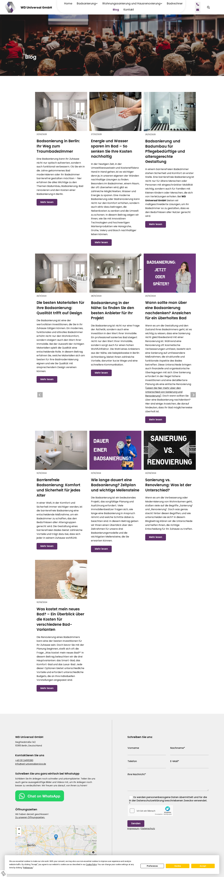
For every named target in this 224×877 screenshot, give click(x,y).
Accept (203, 866)
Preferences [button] (28, 868)
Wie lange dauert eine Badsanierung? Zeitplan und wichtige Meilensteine (115, 485)
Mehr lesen (46, 202)
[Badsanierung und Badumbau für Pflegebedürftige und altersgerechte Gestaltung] (170, 111)
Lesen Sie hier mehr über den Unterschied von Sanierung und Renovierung (163, 391)
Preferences (152, 866)
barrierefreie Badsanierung (57, 510)
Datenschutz (148, 828)
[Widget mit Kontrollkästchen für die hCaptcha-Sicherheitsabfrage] (150, 810)
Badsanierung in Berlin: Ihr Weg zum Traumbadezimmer (58, 146)
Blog (116, 9)
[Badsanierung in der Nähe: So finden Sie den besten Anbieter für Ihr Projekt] (115, 273)
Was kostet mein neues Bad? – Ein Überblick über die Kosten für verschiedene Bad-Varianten (60, 619)
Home (68, 3)
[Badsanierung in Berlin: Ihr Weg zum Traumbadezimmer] (61, 111)
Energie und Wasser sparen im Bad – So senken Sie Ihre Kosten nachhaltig (111, 148)
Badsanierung (86, 3)
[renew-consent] (3, 873)
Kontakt (129, 9)
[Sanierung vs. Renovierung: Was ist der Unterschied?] (170, 450)
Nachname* (177, 747)
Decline (177, 866)
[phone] (197, 4)
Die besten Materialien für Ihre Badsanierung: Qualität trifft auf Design (60, 307)
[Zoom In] (19, 829)
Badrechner (175, 3)
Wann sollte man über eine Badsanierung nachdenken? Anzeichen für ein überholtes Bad (168, 310)
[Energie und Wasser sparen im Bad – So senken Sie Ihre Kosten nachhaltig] (115, 111)
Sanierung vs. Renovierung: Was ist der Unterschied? (168, 485)
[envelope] (197, 10)
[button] (56, 837)
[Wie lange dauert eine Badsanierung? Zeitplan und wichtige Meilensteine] (115, 450)
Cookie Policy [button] (91, 864)
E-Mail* (174, 761)
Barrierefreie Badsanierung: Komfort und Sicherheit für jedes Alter (58, 487)
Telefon (132, 761)
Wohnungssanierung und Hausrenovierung (131, 3)
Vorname (133, 747)
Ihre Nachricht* (137, 774)
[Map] (56, 840)
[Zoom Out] (19, 833)
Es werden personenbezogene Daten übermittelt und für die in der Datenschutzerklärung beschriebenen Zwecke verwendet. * (168, 800)
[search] (208, 7)
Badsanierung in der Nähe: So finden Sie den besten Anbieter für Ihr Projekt (112, 310)
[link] (85, 3)
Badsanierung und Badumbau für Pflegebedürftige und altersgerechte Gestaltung (165, 151)
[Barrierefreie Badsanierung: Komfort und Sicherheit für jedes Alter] (61, 450)
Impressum (133, 828)
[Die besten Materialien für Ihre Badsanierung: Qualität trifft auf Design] (61, 273)
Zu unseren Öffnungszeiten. (30, 817)
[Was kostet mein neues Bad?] (61, 579)
